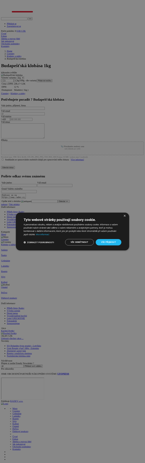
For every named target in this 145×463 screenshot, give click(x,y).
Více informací (42, 234)
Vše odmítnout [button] (79, 242)
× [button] (124, 216)
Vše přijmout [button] (108, 242)
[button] (39, 242)
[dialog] (72, 231)
